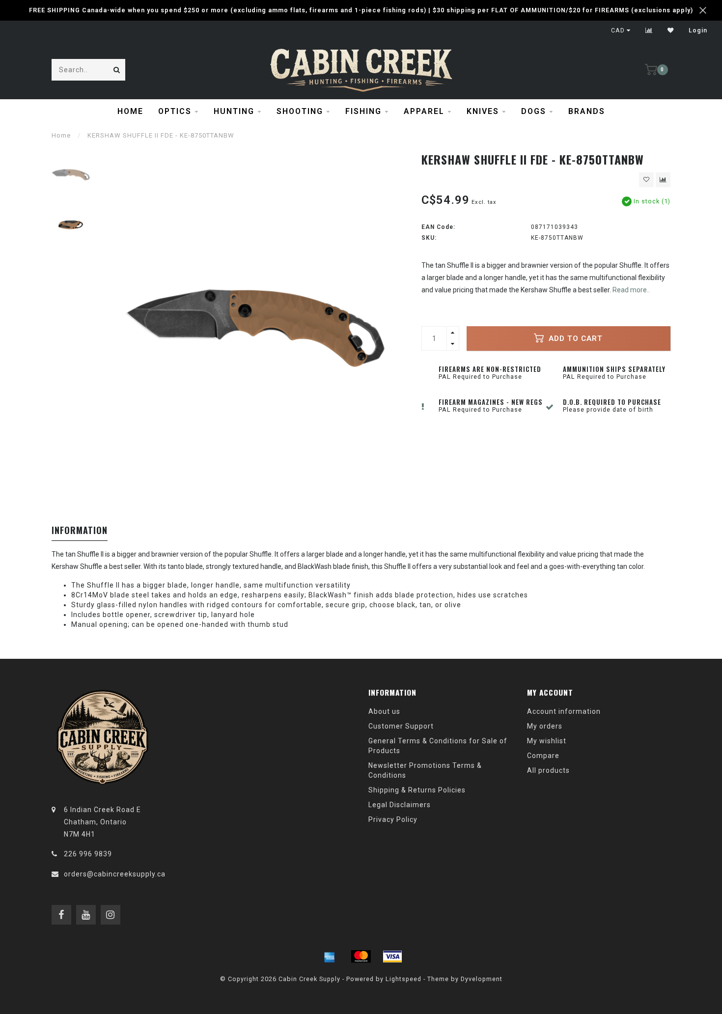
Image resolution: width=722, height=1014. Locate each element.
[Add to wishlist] (646, 179)
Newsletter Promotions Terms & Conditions (425, 770)
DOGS (533, 111)
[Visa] (392, 956)
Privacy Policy (392, 819)
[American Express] (329, 956)
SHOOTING (300, 111)
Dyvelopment (481, 979)
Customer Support (401, 726)
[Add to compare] (663, 179)
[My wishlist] (670, 30)
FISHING (363, 111)
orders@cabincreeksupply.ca (115, 874)
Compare (543, 756)
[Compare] (649, 30)
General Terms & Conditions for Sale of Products (437, 746)
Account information (564, 711)
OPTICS (175, 111)
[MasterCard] (361, 956)
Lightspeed (403, 979)
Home (130, 111)
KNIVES (483, 111)
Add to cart (574, 338)
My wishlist (546, 741)
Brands (586, 111)
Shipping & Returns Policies (417, 790)
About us (384, 711)
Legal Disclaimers (399, 805)
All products (548, 770)
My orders (544, 726)
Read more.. (631, 290)
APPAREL (424, 111)
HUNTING (234, 111)
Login (698, 30)
